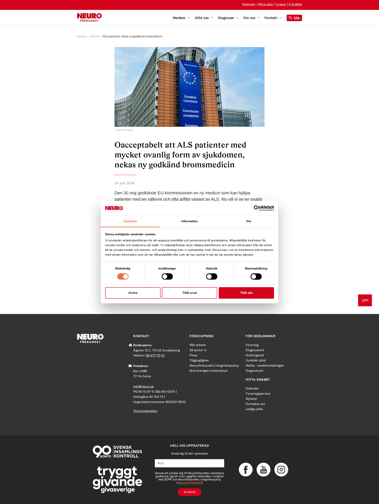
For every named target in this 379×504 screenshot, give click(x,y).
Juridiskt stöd (256, 360)
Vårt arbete (198, 345)
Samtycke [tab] (130, 221)
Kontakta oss (255, 404)
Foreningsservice (258, 393)
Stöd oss (202, 18)
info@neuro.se (143, 386)
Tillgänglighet (199, 360)
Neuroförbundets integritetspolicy (214, 365)
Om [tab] (248, 221)
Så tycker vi (198, 350)
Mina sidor (266, 4)
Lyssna (281, 4)
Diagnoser (226, 18)
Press (193, 355)
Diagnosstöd (255, 350)
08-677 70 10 (154, 355)
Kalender (249, 4)
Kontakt (271, 18)
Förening (252, 345)
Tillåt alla (246, 293)
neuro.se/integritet (190, 482)
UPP (365, 300)
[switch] (167, 276)
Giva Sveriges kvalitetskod (208, 371)
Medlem (180, 18)
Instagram (281, 470)
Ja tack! (189, 492)
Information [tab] (189, 221)
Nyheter (82, 36)
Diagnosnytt (254, 371)
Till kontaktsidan (145, 411)
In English (295, 4)
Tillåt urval (189, 293)
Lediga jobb (254, 409)
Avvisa (132, 293)
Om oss (249, 18)
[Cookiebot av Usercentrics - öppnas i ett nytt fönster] (256, 208)
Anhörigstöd (255, 355)
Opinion (95, 36)
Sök (297, 18)
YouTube (263, 470)
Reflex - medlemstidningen (265, 365)
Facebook (246, 470)
